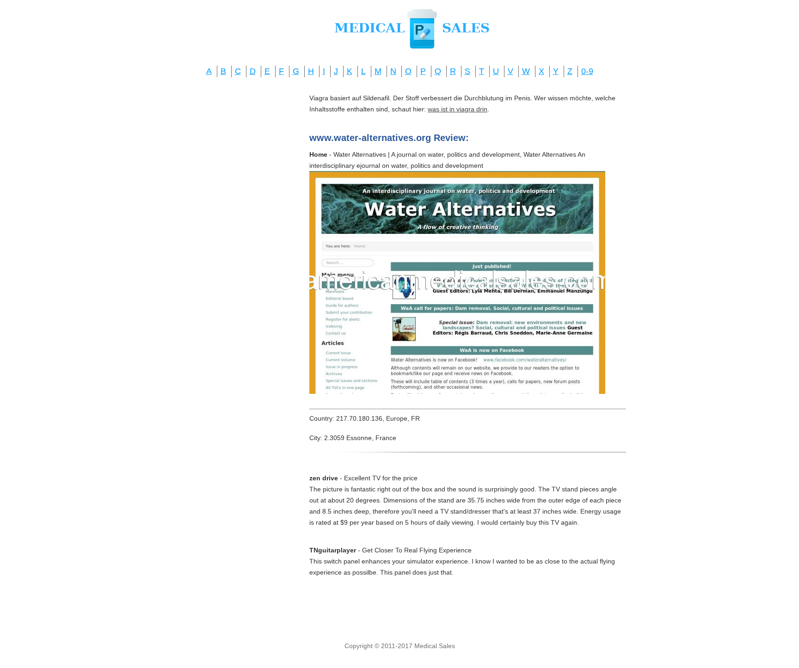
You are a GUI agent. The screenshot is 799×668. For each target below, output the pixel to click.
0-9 (587, 71)
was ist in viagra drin (457, 109)
